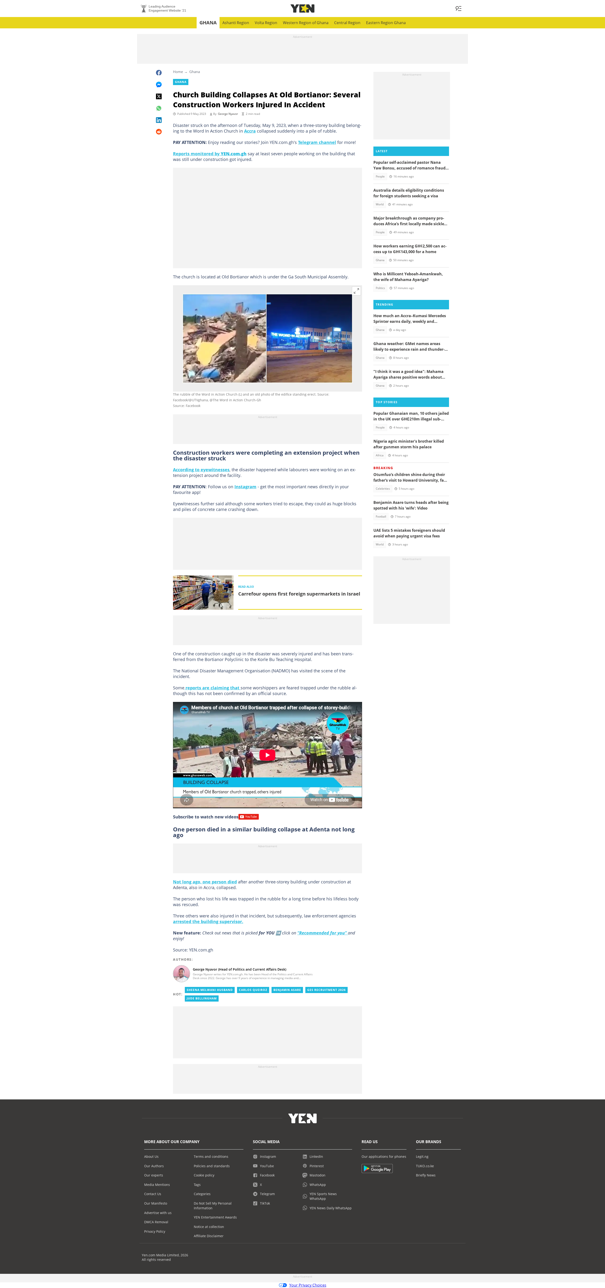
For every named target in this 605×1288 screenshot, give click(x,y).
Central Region (347, 22)
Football (381, 516)
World (380, 204)
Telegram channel (317, 142)
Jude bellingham (202, 998)
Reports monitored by (209, 153)
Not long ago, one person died (205, 882)
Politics (380, 288)
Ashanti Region (235, 22)
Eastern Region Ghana (386, 22)
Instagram (245, 486)
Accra (250, 131)
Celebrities (383, 489)
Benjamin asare (287, 990)
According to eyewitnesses (201, 469)
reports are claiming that (212, 688)
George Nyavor (228, 114)
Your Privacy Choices (307, 1285)
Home (178, 71)
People (380, 176)
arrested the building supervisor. (208, 921)
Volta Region (266, 22)
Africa (380, 455)
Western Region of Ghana (305, 22)
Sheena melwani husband (210, 990)
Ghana (208, 22)
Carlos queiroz (253, 990)
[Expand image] (356, 290)
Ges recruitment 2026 (326, 990)
